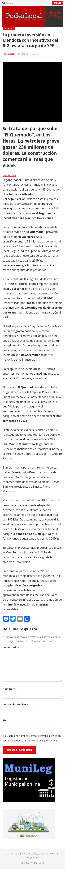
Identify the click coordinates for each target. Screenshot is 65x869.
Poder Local (37, 863)
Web (5, 720)
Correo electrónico (15, 704)
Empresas (8, 28)
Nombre (9, 689)
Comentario (11, 647)
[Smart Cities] (29, 838)
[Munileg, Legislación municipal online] (29, 801)
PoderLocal (8, 53)
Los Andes (9, 175)
